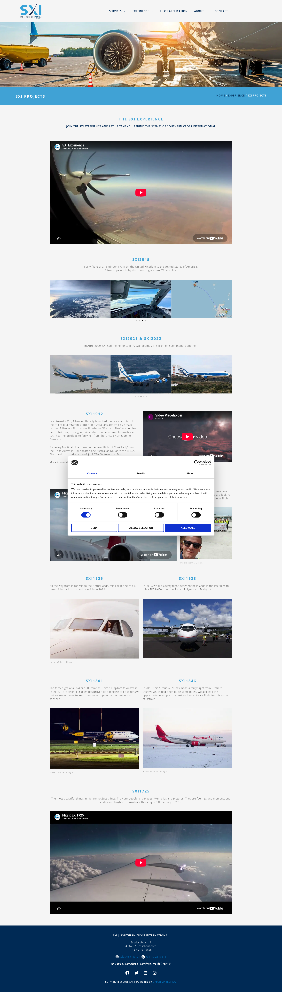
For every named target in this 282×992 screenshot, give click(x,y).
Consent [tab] (92, 473)
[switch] (122, 515)
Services (115, 11)
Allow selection (141, 527)
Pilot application (174, 11)
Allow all (188, 527)
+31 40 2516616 (156, 956)
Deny (94, 527)
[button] (53, 299)
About (199, 11)
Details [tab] (141, 473)
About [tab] (190, 473)
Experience (141, 11)
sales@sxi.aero (128, 956)
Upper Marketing (164, 981)
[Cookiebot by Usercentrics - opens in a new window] (196, 462)
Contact (221, 11)
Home (220, 95)
